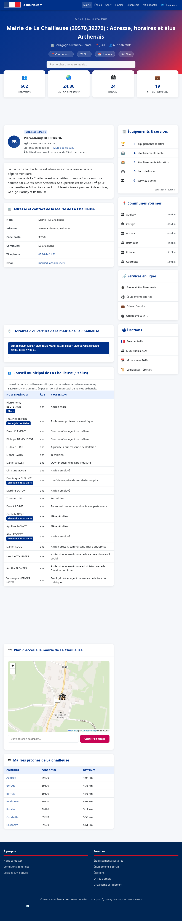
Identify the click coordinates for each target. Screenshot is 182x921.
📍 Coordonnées (61, 54)
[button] (62, 696)
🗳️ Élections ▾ (169, 5)
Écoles (98, 5)
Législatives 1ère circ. (136, 369)
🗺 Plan (126, 54)
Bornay (10, 793)
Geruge (10, 785)
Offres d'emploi (133, 306)
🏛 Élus (84, 54)
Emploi (119, 5)
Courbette (12, 817)
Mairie (87, 5)
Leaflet (74, 730)
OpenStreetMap (89, 730)
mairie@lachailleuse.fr (51, 263)
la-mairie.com (65, 899)
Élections (99, 872)
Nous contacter (13, 860)
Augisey (11, 777)
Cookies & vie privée (16, 872)
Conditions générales (16, 866)
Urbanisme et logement (108, 884)
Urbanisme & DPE (134, 316)
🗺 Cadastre (150, 5)
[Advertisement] (91, 111)
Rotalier (11, 809)
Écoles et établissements (138, 287)
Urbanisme (133, 5)
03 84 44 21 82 (46, 254)
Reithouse (12, 801)
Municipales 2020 (63, 147)
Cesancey (12, 825)
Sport (108, 5)
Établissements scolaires (108, 860)
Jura (87, 19)
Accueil (79, 19)
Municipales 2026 (134, 351)
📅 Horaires (105, 54)
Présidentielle (132, 341)
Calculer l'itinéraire (94, 738)
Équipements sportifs (136, 297)
